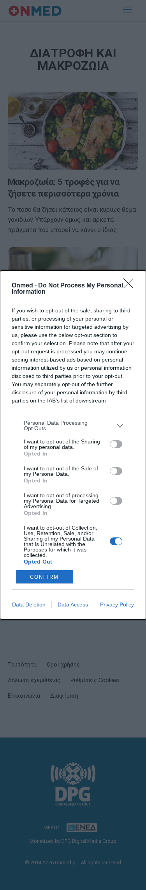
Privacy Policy (117, 604)
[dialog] (73, 445)
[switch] (116, 444)
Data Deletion (29, 604)
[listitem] (73, 425)
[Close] (130, 285)
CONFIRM (44, 577)
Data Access (73, 604)
